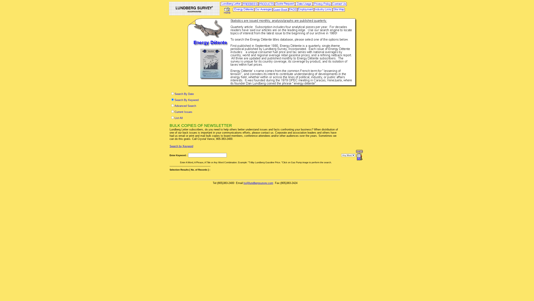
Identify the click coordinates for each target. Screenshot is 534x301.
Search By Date (184, 94)
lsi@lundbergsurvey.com (258, 183)
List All (179, 118)
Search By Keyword (187, 100)
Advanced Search (185, 105)
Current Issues (183, 112)
